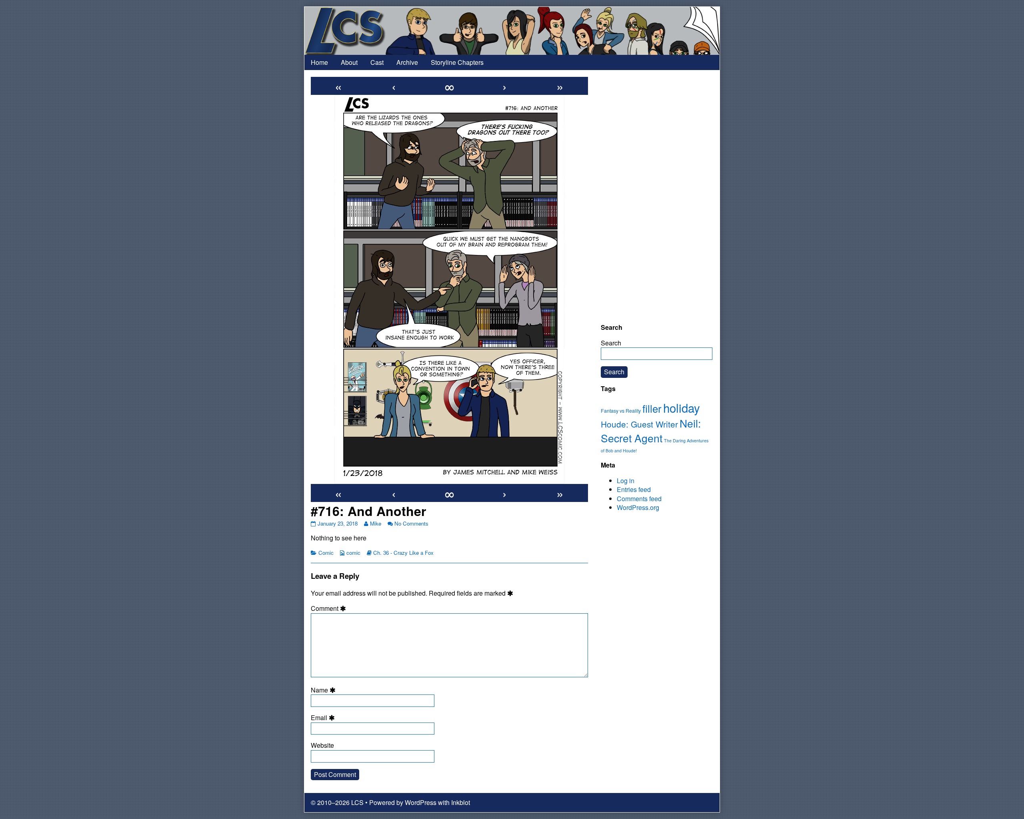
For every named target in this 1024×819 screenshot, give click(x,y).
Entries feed (634, 489)
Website (322, 745)
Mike (375, 523)
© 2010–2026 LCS (337, 802)
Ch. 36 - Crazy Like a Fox (403, 552)
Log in (625, 480)
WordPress (420, 802)
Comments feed (639, 498)
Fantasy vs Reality (621, 410)
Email (324, 717)
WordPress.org (638, 507)
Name (324, 690)
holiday (681, 407)
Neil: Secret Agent (651, 431)
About (349, 62)
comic (353, 552)
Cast (377, 62)
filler (652, 408)
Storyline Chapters (457, 62)
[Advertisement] (656, 196)
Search (611, 342)
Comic (326, 552)
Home (319, 62)
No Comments (411, 523)
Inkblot (460, 802)
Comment (329, 608)
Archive (407, 62)
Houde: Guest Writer (639, 424)
